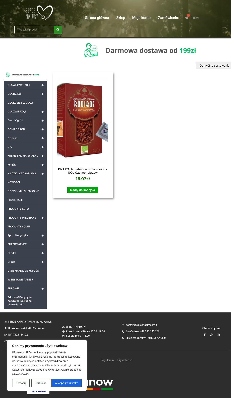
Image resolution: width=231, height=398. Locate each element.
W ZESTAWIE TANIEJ (20, 279)
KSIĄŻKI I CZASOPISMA (26, 173)
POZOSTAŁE (15, 199)
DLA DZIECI (26, 94)
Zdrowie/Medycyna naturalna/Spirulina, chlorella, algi (20, 301)
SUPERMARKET (26, 244)
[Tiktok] (211, 334)
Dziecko (26, 138)
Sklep (120, 18)
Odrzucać (40, 382)
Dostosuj (21, 382)
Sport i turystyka (26, 235)
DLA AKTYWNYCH (26, 85)
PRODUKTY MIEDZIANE (26, 218)
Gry (26, 147)
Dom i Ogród (26, 120)
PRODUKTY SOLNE (19, 226)
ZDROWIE (26, 288)
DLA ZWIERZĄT (26, 111)
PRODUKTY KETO (18, 208)
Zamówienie (168, 18)
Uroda (26, 262)
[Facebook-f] (204, 334)
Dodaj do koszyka (82, 190)
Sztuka (26, 253)
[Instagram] (218, 334)
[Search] (58, 30)
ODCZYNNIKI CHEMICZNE (23, 191)
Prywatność (124, 360)
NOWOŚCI (14, 182)
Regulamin (107, 360)
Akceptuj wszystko (66, 382)
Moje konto (141, 18)
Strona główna (97, 18)
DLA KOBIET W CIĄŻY (21, 102)
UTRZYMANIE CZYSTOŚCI (24, 270)
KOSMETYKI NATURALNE (26, 156)
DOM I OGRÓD (26, 129)
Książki (26, 164)
